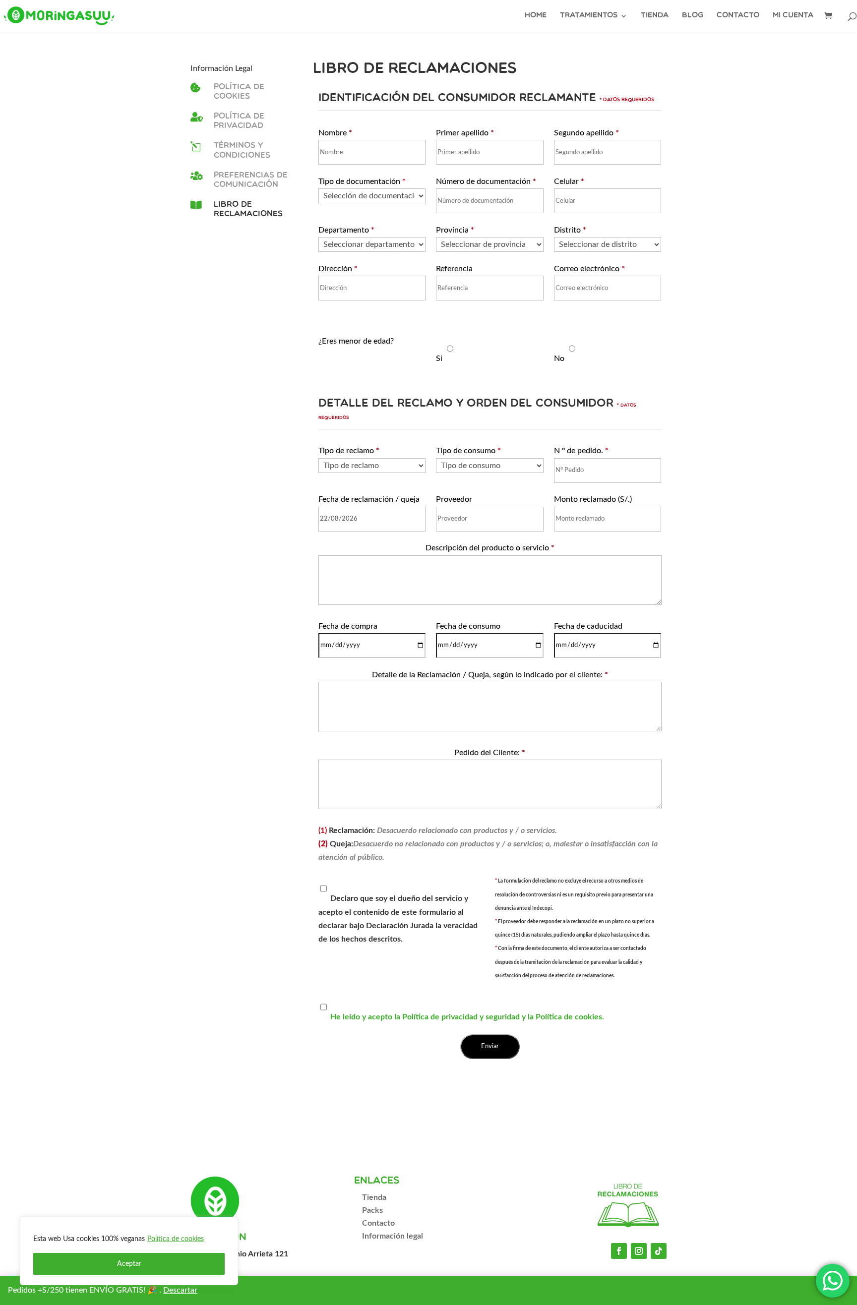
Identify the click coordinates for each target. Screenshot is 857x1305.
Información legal (392, 1236)
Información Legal (221, 68)
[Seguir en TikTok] (659, 1251)
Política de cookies (175, 1239)
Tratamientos (588, 15)
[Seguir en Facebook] (619, 1251)
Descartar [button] (180, 1290)
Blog (692, 15)
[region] (129, 1251)
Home (536, 15)
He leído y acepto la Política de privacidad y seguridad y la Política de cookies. (467, 1017)
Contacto (738, 15)
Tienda (655, 15)
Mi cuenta (793, 15)
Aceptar (129, 1263)
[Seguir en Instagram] (639, 1251)
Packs (372, 1210)
